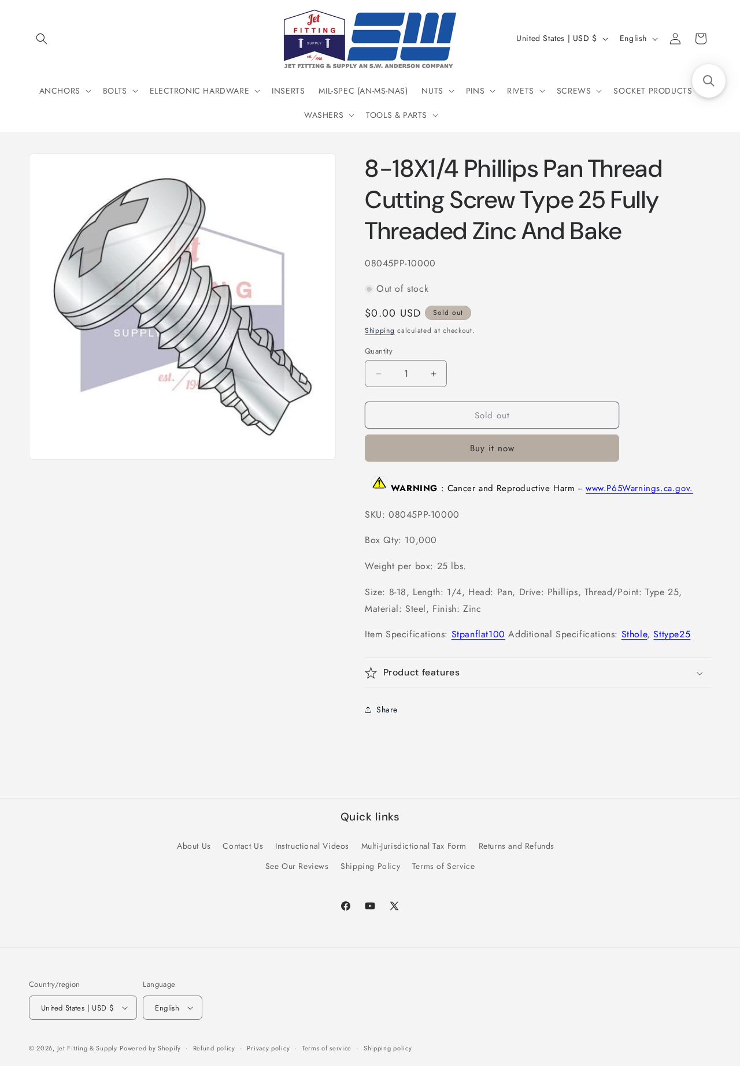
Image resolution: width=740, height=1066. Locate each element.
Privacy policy (268, 1048)
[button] (41, 38)
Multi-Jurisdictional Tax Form (414, 846)
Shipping (380, 330)
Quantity (379, 351)
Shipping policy (388, 1048)
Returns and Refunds (516, 846)
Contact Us (243, 846)
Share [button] (387, 709)
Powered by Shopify (150, 1048)
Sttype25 (671, 634)
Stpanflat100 (478, 634)
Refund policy (214, 1048)
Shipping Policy (370, 866)
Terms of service (327, 1048)
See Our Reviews (297, 866)
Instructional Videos (312, 846)
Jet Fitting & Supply (87, 1048)
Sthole (634, 634)
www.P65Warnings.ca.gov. (639, 488)
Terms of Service (443, 866)
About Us (194, 846)
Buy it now (492, 448)
